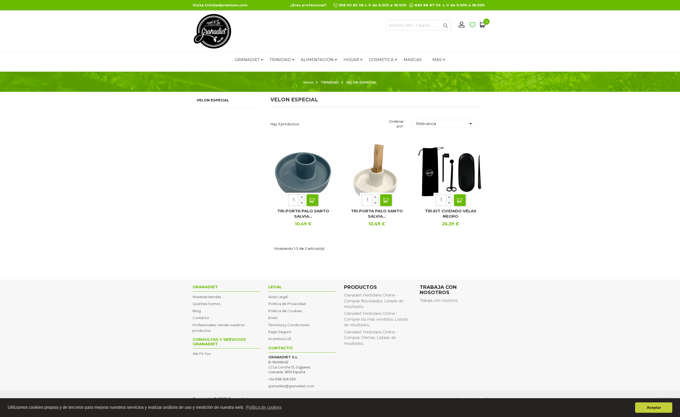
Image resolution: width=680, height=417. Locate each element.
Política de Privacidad (287, 304)
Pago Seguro (279, 332)
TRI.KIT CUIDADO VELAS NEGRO (450, 213)
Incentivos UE (279, 339)
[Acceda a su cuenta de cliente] (461, 24)
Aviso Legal (278, 297)
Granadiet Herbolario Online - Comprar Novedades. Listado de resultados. (373, 301)
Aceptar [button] (654, 407)
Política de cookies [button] (264, 407)
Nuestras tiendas (207, 297)
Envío (273, 318)
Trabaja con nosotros (439, 300)
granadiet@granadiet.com (291, 386)
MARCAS (412, 59)
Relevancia (445, 124)
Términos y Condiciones (288, 325)
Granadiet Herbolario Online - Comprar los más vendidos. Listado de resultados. (376, 319)
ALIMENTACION (317, 59)
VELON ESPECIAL (213, 100)
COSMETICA (381, 59)
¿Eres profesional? (308, 5)
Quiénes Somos (206, 304)
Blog (197, 311)
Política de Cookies (285, 311)
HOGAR (351, 59)
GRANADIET (247, 59)
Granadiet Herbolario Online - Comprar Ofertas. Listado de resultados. (370, 338)
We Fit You (202, 353)
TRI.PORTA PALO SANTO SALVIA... (303, 213)
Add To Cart (312, 200)
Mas (437, 59)
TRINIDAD (280, 59)
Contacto (201, 318)
